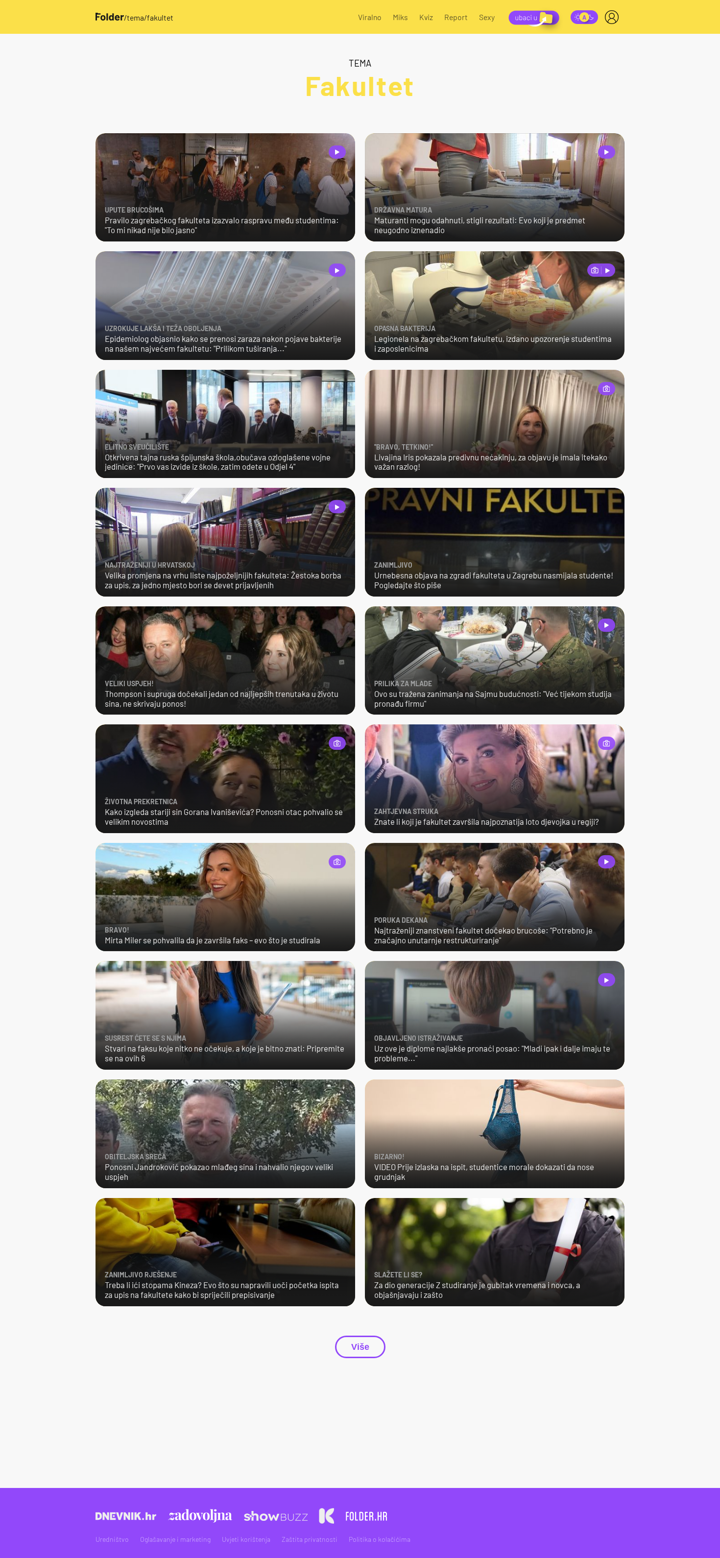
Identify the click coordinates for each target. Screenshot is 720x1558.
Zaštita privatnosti (309, 1539)
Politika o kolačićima (379, 1539)
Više (360, 1347)
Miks (400, 17)
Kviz (426, 17)
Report (456, 17)
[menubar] (613, 17)
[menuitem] (613, 17)
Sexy (487, 17)
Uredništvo (112, 1539)
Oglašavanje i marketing (175, 1539)
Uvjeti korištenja (246, 1539)
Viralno (370, 17)
